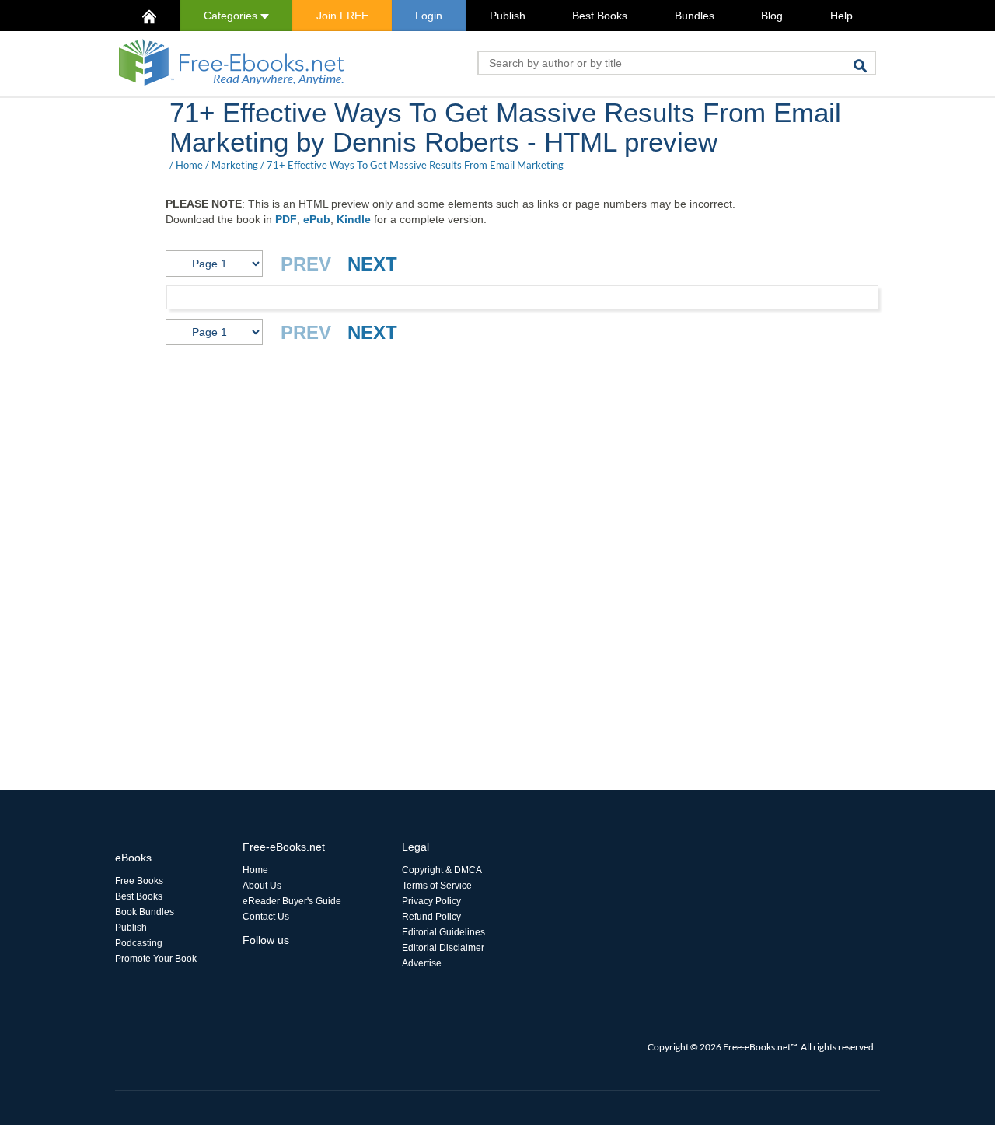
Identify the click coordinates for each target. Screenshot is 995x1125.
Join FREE (342, 15)
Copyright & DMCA (442, 870)
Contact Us (266, 916)
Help (841, 15)
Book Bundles (144, 912)
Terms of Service (437, 885)
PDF (286, 219)
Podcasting (138, 943)
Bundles (694, 15)
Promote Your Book (156, 958)
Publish (507, 15)
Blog (772, 15)
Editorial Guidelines (443, 932)
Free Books (139, 880)
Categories (232, 15)
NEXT (372, 263)
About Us (262, 885)
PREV (306, 263)
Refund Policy (431, 916)
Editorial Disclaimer (443, 947)
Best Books (599, 15)
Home (189, 165)
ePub (316, 219)
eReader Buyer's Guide (292, 901)
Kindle (354, 219)
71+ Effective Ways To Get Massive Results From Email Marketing (415, 165)
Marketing (234, 165)
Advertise (422, 963)
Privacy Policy (431, 901)
